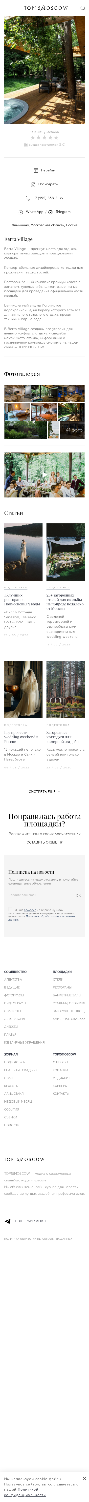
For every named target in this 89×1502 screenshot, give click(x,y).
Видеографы (15, 1003)
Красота (11, 1086)
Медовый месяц (18, 1101)
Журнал (11, 1054)
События (11, 1109)
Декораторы (14, 1019)
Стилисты (12, 1011)
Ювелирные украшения (24, 1042)
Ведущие (12, 987)
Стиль (9, 1078)
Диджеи (11, 1027)
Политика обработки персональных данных (38, 1239)
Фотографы (14, 995)
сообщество (15, 972)
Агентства (13, 979)
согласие (30, 910)
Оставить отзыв (42, 842)
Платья (10, 1034)
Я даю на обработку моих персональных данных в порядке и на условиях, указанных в (42, 915)
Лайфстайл (14, 1093)
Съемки (10, 1117)
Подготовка (15, 587)
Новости (12, 1125)
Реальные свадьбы (20, 1070)
